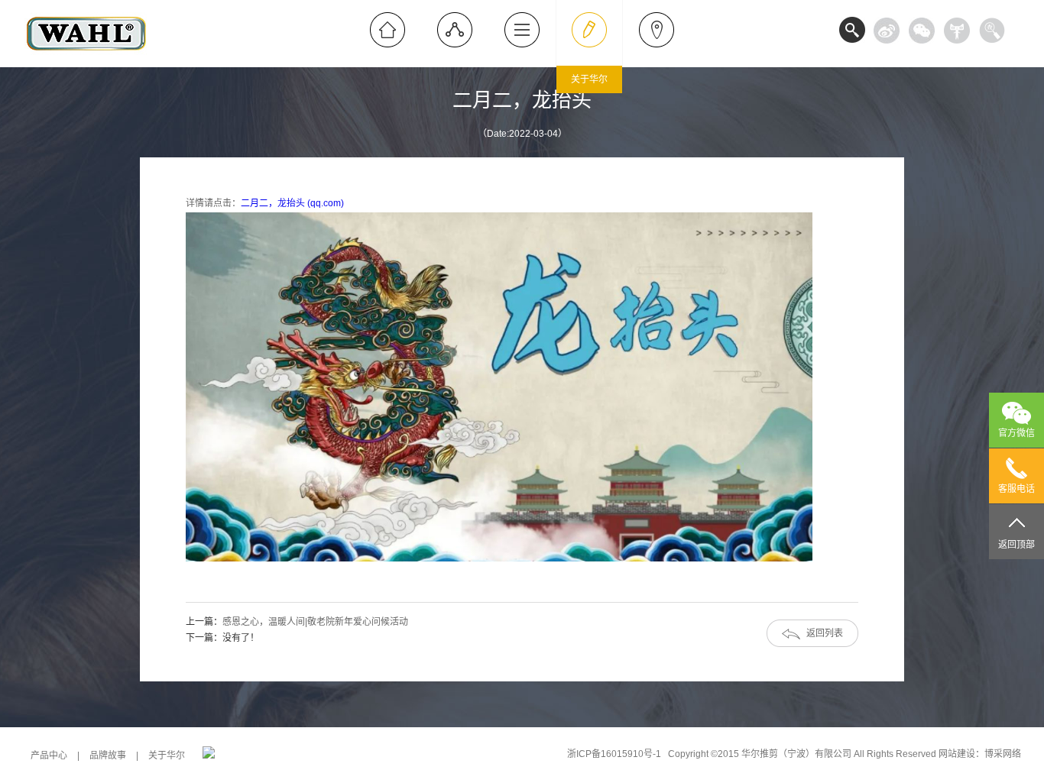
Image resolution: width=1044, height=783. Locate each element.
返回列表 (824, 633)
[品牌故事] (522, 29)
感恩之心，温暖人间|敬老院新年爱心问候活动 (315, 621)
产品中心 (49, 755)
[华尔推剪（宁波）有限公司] (86, 64)
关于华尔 (166, 755)
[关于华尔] (589, 29)
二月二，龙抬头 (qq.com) (292, 203)
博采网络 (1002, 754)
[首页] (387, 29)
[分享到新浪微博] (886, 30)
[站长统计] (209, 755)
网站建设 (957, 754)
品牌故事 (107, 755)
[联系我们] (656, 29)
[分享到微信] (921, 30)
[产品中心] (455, 29)
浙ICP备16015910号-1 (614, 754)
